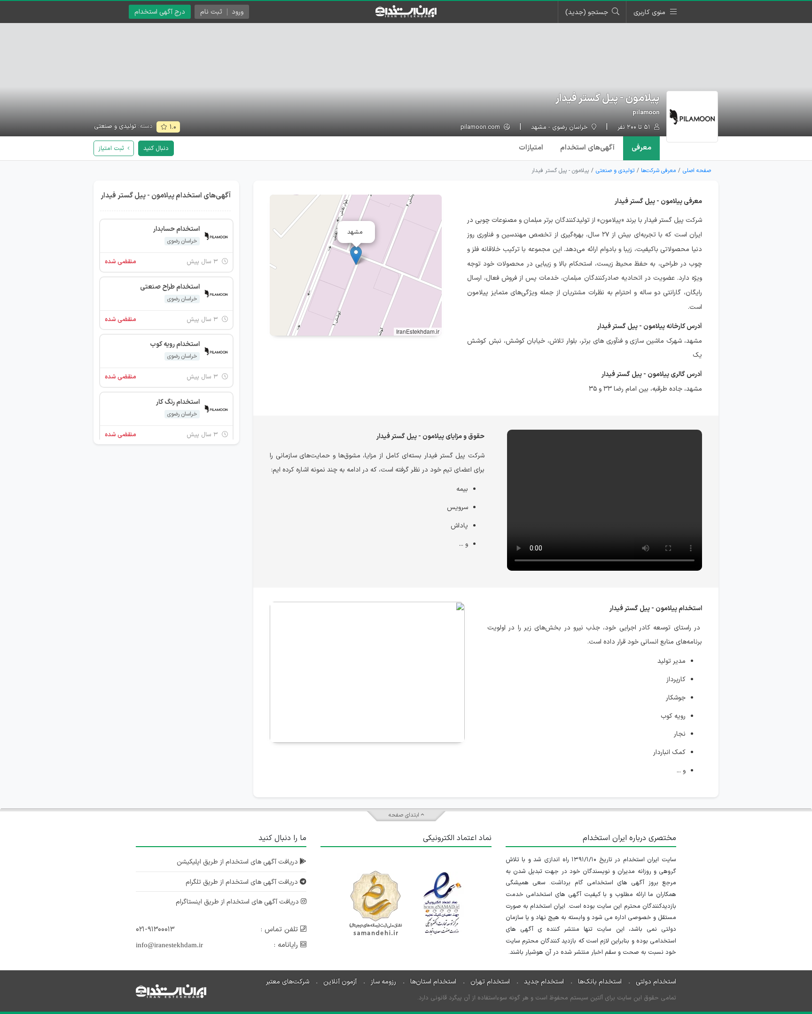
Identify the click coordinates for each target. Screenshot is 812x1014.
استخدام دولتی (656, 982)
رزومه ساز (383, 982)
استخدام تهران (490, 982)
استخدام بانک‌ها (600, 982)
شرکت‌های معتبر (287, 982)
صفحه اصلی (697, 170)
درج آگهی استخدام (159, 12)
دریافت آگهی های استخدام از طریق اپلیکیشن (238, 862)
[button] (356, 255)
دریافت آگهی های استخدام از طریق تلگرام (243, 882)
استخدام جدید (544, 982)
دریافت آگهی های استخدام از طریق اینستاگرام (238, 902)
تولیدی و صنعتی (115, 126)
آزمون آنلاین (340, 982)
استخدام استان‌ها (433, 982)
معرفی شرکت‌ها (658, 170)
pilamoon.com (481, 127)
